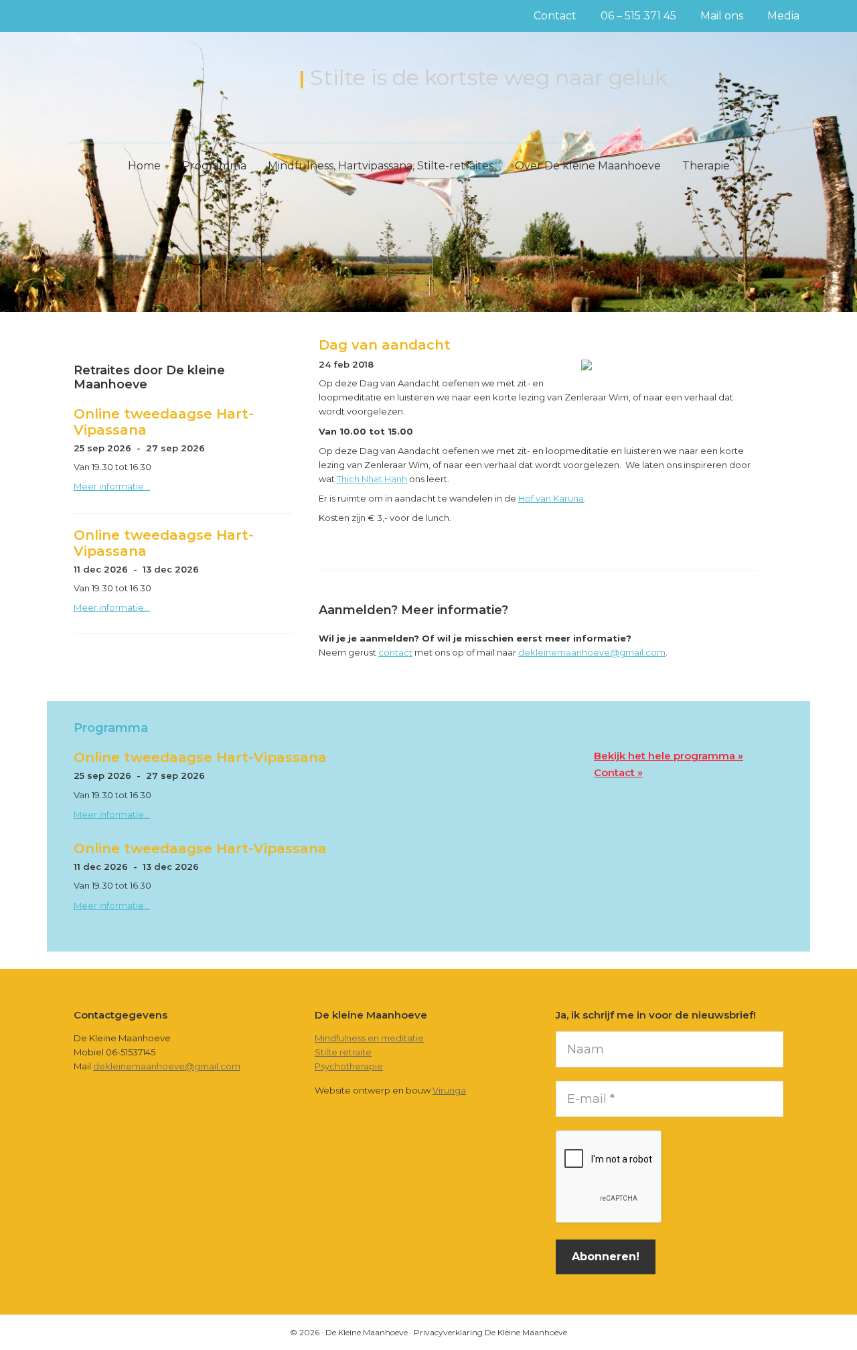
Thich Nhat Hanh (372, 478)
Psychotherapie (349, 1066)
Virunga (449, 1090)
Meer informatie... (112, 486)
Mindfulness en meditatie (369, 1038)
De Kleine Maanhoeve (172, 79)
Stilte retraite (343, 1052)
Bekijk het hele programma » (668, 755)
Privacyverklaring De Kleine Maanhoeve (490, 1332)
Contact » (618, 772)
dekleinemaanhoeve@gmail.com (592, 652)
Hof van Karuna (551, 498)
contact (395, 652)
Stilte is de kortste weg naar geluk (489, 77)
